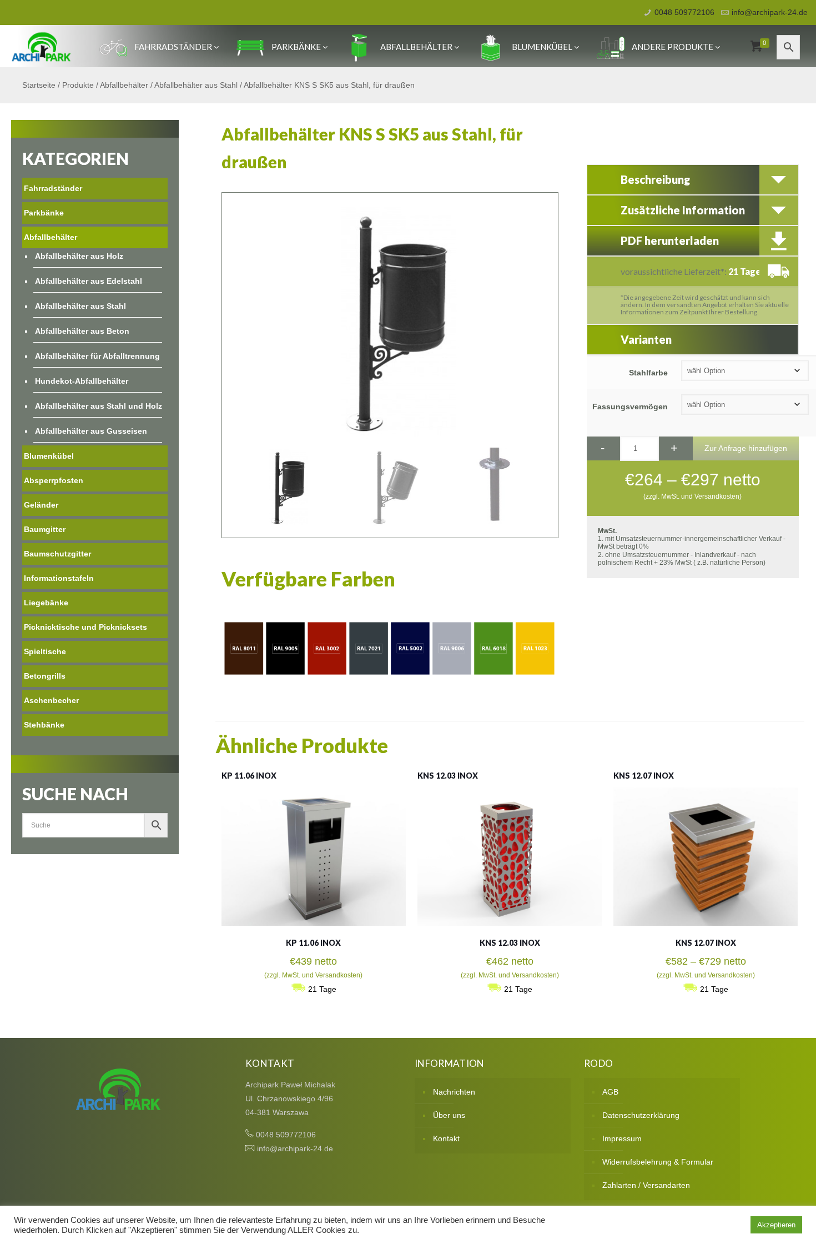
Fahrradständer (173, 47)
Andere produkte (672, 47)
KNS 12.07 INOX (643, 775)
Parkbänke (296, 47)
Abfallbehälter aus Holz (79, 256)
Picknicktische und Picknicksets (85, 627)
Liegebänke (46, 602)
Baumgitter (45, 529)
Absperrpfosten (53, 480)
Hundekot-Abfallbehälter (81, 381)
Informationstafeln (59, 578)
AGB (610, 1091)
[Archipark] (41, 46)
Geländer (41, 504)
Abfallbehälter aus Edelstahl (88, 281)
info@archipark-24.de (770, 12)
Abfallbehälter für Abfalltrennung (97, 356)
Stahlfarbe (648, 372)
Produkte (78, 85)
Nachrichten (454, 1091)
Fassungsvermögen (630, 406)
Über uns (449, 1115)
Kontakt (446, 1138)
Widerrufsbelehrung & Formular (657, 1161)
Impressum (622, 1138)
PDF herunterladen (670, 240)
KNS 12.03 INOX (447, 775)
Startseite (39, 85)
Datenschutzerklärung (640, 1115)
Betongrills (45, 675)
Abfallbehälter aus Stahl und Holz (98, 406)
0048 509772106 (684, 12)
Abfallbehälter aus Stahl (196, 85)
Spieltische (45, 651)
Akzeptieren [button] (776, 1225)
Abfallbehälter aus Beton (82, 331)
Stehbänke (44, 724)
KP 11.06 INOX (248, 775)
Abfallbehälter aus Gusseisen (91, 431)
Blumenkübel (542, 47)
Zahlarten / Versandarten (646, 1185)
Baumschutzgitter (57, 553)
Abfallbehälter (416, 47)
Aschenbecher (51, 700)
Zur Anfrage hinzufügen (745, 448)
